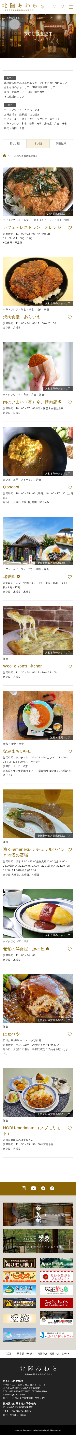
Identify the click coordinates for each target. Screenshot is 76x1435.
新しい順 (15, 143)
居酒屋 (48, 123)
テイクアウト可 (13, 109)
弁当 (56, 123)
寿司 (39, 123)
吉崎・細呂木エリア (38, 92)
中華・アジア (11, 123)
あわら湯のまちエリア (16, 87)
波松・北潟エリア (14, 92)
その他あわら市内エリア (53, 82)
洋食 (64, 123)
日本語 (21, 1353)
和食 (24, 123)
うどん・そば (32, 109)
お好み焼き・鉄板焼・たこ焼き (22, 114)
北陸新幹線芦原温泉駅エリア (20, 82)
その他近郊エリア (14, 96)
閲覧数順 (61, 143)
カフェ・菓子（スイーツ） (19, 119)
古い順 (38, 143)
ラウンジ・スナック (48, 119)
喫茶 (31, 123)
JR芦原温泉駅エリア (43, 87)
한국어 (66, 1353)
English (30, 1353)
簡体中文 (42, 1353)
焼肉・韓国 (10, 128)
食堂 (21, 128)
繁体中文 (55, 1353)
